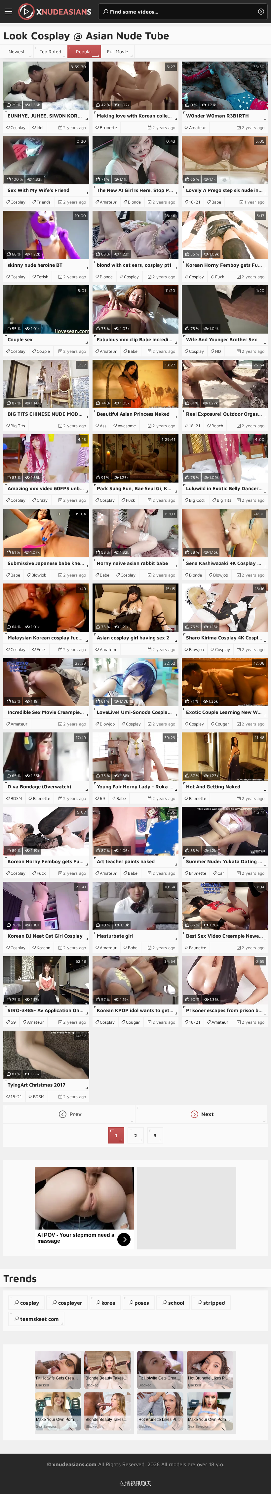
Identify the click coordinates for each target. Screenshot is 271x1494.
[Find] (261, 12)
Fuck (219, 276)
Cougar (222, 723)
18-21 (194, 202)
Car (220, 873)
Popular (84, 51)
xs (64, 11)
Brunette (108, 127)
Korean (43, 947)
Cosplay (18, 127)
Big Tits (18, 425)
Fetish (42, 276)
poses (142, 1303)
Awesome (127, 425)
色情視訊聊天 (135, 1483)
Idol (40, 127)
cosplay (29, 1303)
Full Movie (117, 51)
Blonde (134, 202)
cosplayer (70, 1303)
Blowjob (38, 575)
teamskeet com (39, 1319)
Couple (43, 351)
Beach (217, 425)
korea (108, 1303)
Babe (216, 202)
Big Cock (197, 500)
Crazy (42, 500)
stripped (214, 1303)
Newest (16, 51)
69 (102, 798)
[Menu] (8, 12)
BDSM (16, 798)
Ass (103, 425)
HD (218, 351)
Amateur (197, 127)
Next (207, 1114)
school (176, 1303)
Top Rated (50, 51)
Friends (44, 202)
